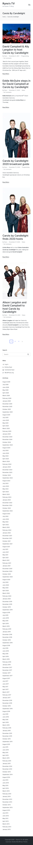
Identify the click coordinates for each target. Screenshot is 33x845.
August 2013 (6, 810)
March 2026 (6, 395)
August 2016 (6, 711)
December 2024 (7, 437)
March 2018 (6, 659)
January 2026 (7, 401)
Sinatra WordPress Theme (19, 842)
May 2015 (5, 752)
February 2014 (7, 794)
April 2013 (6, 821)
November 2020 (7, 571)
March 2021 (6, 560)
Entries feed (8, 367)
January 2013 (7, 829)
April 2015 (6, 755)
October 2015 (7, 739)
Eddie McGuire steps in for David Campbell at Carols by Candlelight (16, 84)
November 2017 (7, 670)
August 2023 (6, 480)
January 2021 (6, 566)
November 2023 (7, 472)
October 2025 (7, 409)
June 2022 (6, 519)
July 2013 (5, 813)
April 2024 (6, 459)
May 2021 (5, 555)
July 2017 (5, 681)
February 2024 (7, 464)
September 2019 (7, 610)
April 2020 (6, 590)
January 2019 (6, 631)
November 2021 (7, 538)
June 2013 (6, 816)
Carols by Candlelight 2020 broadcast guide (16, 162)
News (23, 90)
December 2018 (7, 634)
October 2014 (7, 772)
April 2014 (6, 788)
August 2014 (6, 777)
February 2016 (7, 728)
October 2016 (7, 706)
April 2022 (6, 524)
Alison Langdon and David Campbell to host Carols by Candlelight (14, 307)
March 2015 (6, 758)
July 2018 (5, 648)
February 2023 (7, 497)
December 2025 (7, 404)
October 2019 (7, 607)
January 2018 (6, 664)
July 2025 (5, 417)
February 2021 (7, 563)
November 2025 (7, 406)
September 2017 (7, 675)
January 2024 (7, 467)
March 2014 (6, 791)
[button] (22, 341)
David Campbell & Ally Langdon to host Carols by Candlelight (16, 49)
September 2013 (8, 807)
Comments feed (9, 370)
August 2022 (6, 513)
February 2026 (7, 398)
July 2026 (5, 384)
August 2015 (6, 744)
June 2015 (6, 750)
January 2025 (7, 434)
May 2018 (5, 653)
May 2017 (5, 686)
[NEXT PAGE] (22, 341)
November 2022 (7, 505)
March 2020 (6, 593)
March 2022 (6, 527)
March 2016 (6, 725)
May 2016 (5, 719)
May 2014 (5, 785)
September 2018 (7, 642)
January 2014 (7, 796)
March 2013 (6, 824)
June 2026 (6, 387)
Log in (6, 364)
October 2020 (7, 574)
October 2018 (7, 640)
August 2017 (6, 678)
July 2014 (5, 780)
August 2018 (6, 645)
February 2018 (7, 662)
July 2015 (5, 747)
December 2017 (7, 667)
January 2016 (6, 730)
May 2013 (5, 818)
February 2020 (7, 596)
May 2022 (5, 522)
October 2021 (7, 541)
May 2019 (5, 620)
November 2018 (7, 637)
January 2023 (7, 500)
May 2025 (5, 423)
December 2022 (7, 502)
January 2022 (7, 533)
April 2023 (6, 491)
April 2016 (6, 722)
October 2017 (7, 673)
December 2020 (7, 568)
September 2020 (8, 577)
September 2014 (8, 774)
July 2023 (5, 483)
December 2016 (7, 700)
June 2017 (6, 684)
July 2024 (5, 450)
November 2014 (7, 769)
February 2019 (7, 629)
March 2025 (6, 428)
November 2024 (7, 439)
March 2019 (6, 626)
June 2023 (6, 486)
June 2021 (6, 552)
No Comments (7, 58)
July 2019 (5, 615)
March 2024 (6, 461)
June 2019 (6, 618)
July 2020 (5, 582)
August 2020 (6, 579)
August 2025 (6, 415)
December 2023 (7, 469)
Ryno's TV (9, 3)
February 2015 (7, 761)
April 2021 (6, 557)
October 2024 (7, 442)
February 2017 (7, 695)
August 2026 (6, 382)
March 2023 (6, 494)
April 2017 (6, 689)
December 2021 (7, 535)
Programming (25, 56)
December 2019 (7, 601)
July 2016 (5, 714)
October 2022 (7, 508)
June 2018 (6, 651)
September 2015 (7, 741)
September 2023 (8, 478)
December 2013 (7, 799)
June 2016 (6, 717)
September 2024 (8, 445)
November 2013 (7, 802)
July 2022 (5, 516)
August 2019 (6, 612)
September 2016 (7, 708)
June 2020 (6, 585)
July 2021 (5, 549)
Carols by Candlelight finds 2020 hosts (15, 237)
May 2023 (5, 489)
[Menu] (29, 4)
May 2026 (5, 390)
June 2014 (6, 783)
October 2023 (7, 475)
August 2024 (6, 448)
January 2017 (6, 697)
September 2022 (8, 511)
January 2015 (6, 763)
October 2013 (7, 805)
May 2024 (5, 456)
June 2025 (6, 420)
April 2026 (6, 393)
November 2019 (7, 604)
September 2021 (7, 544)
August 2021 (6, 546)
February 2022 (7, 530)
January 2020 (7, 599)
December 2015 (7, 733)
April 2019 (6, 623)
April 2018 (6, 656)
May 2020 (5, 588)
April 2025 (6, 426)
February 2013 (7, 827)
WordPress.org (9, 372)
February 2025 (7, 431)
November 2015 (7, 736)
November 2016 (7, 703)
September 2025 (8, 412)
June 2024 (6, 453)
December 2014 (7, 766)
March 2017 (6, 692)
